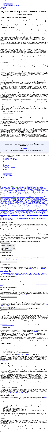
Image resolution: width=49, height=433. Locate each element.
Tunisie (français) (18, 209)
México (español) (15, 200)
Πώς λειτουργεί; (6, 165)
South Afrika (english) (19, 207)
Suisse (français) (11, 206)
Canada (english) (35, 189)
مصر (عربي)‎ (21, 215)
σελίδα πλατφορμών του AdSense (20, 339)
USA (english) (36, 210)
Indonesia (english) (29, 196)
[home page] (5, 1)
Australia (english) (12, 187)
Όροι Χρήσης (9, 259)
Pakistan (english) (19, 202)
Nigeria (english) (20, 201)
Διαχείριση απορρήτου (7, 174)
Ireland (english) (43, 196)
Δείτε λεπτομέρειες (42, 268)
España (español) (14, 193)
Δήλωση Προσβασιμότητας (8, 175)
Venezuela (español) (17, 211)
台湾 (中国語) (10, 213)
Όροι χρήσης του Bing (23, 294)
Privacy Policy (16, 259)
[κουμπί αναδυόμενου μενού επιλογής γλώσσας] (0, 217)
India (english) (14, 196)
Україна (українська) (34, 211)
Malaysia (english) (31, 199)
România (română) (15, 205)
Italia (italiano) (22, 197)
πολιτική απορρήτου (34, 331)
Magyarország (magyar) (15, 199)
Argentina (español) (39, 186)
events (18, 354)
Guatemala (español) (13, 194)
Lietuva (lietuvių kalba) (42, 198)
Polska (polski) (14, 204)
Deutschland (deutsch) (14, 192)
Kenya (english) (11, 198)
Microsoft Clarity (5, 248)
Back (10, 252)
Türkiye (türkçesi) (33, 209)
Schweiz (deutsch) (31, 205)
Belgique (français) (17, 188)
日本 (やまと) (18, 212)
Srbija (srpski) (44, 205)
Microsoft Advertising (6, 249)
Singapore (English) (27, 206)
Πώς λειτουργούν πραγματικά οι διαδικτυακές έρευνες (13, 180)
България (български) (19, 189)
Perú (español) (17, 203)
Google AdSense (5, 245)
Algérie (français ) (23, 186)
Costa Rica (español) (21, 191)
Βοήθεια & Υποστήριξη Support (9, 167)
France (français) (44, 193)
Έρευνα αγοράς (6, 179)
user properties (24, 354)
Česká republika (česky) (22, 190)
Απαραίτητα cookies (6, 244)
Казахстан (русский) (39, 197)
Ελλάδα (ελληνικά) (30, 193)
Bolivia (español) (32, 188)
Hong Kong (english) (31, 194)
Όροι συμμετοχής (6, 171)
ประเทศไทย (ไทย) (25, 213)
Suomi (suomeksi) (35, 207)
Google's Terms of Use (42, 274)
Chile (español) (37, 190)
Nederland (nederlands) (33, 200)
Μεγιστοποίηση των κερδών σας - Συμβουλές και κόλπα (13, 182)
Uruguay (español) (22, 210)
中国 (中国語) (31, 212)
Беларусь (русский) (29, 187)
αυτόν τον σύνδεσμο (4, 324)
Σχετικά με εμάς (6, 164)
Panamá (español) (34, 202)
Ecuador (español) (30, 192)
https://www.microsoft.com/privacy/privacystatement (18, 392)
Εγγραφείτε (2, 7)
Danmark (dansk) (36, 191)
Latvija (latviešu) (24, 198)
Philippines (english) (33, 203)
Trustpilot (4, 251)
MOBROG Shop (6, 166)
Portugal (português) (30, 204)
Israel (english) (10, 197)
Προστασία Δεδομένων (7, 173)
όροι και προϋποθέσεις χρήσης (8, 325)
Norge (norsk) (32, 201)
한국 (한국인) (43, 212)
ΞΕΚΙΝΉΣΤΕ (24, 148)
